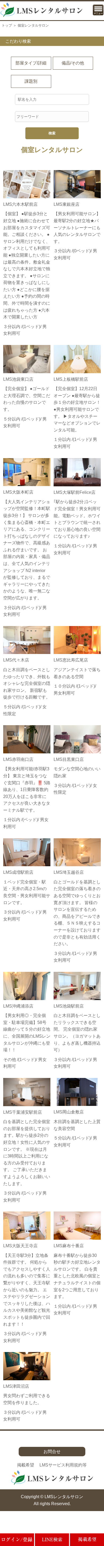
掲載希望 (25, 1465)
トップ (7, 25)
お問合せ (52, 1451)
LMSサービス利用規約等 (63, 1465)
